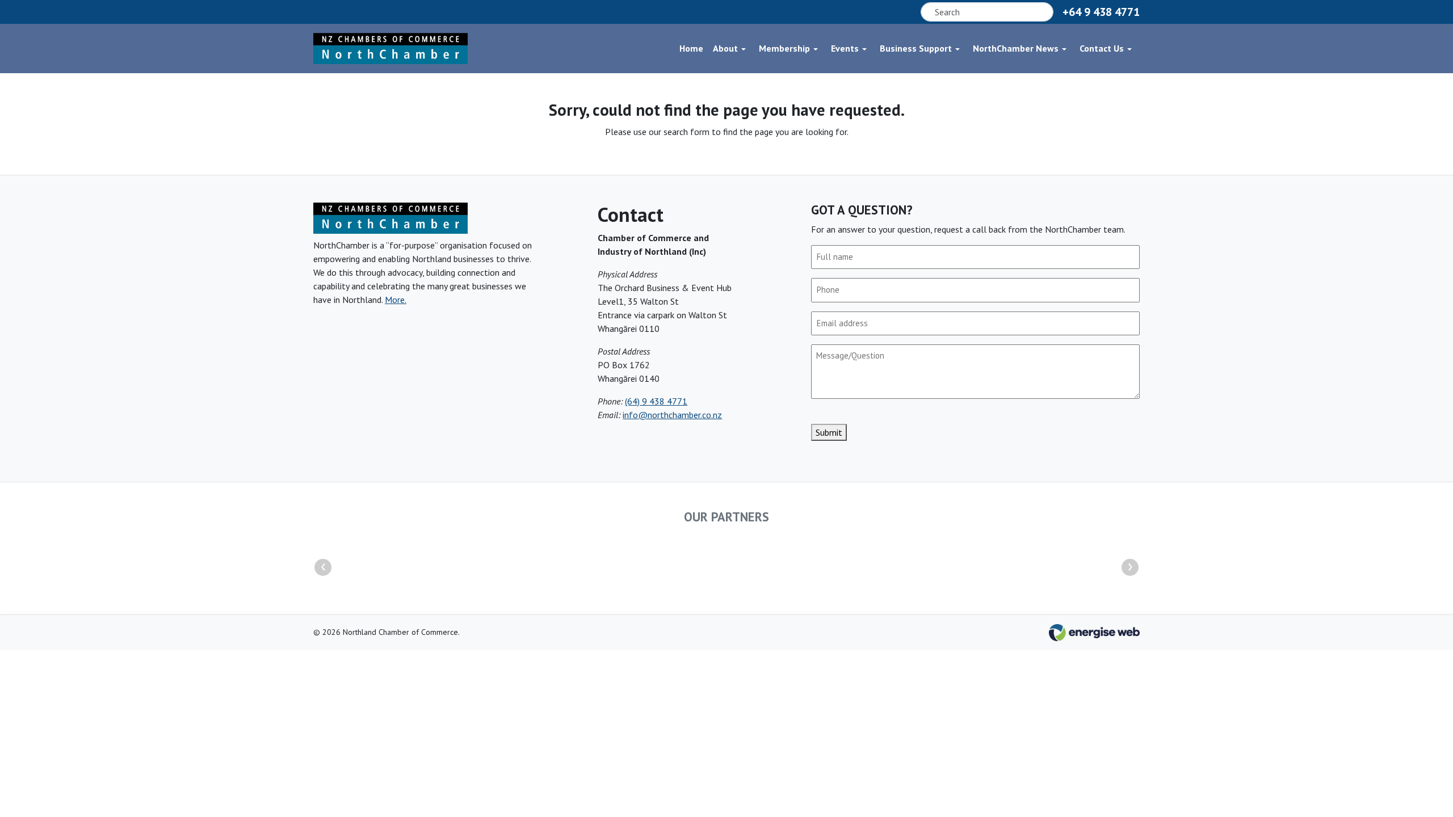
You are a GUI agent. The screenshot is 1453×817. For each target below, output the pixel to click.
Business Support (916, 48)
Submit (829, 432)
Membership (784, 48)
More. (395, 299)
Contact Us (1102, 48)
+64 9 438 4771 (1101, 12)
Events (845, 48)
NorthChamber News (1016, 48)
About (725, 48)
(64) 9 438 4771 (656, 401)
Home (691, 48)
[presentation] (323, 567)
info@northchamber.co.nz (672, 414)
